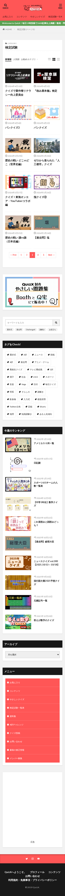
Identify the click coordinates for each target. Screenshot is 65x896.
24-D (35, 377)
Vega (23, 384)
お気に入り (8, 16)
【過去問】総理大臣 (44, 541)
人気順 (16, 59)
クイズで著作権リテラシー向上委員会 (18, 92)
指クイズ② (40, 196)
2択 (51, 369)
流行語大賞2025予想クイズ (47, 582)
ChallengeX (30, 329)
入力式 (27, 399)
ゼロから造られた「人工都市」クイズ (47, 162)
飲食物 (13, 399)
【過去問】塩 (41, 237)
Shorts (43, 406)
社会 (23, 377)
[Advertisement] (32, 807)
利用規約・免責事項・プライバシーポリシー (32, 879)
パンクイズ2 (12, 127)
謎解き (42, 329)
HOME (9, 29)
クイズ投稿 (15, 733)
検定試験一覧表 (55, 16)
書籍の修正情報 (17, 750)
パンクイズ (40, 127)
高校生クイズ (16, 369)
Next (50, 255)
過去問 (19, 329)
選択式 (9, 329)
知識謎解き (26, 414)
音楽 (12, 384)
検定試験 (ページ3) (26, 29)
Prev (14, 255)
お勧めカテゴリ (28, 59)
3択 (25, 354)
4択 (11, 362)
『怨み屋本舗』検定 (45, 90)
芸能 (30, 406)
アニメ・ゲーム (41, 362)
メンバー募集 (16, 758)
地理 (12, 414)
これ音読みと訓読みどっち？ (46, 523)
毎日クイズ (50, 384)
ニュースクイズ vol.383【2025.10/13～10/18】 (46, 563)
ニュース (38, 354)
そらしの (25, 392)
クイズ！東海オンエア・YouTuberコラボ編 (17, 200)
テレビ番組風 (36, 369)
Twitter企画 (15, 406)
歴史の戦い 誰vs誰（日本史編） (16, 239)
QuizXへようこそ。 (15, 872)
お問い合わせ (16, 741)
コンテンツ (21, 16)
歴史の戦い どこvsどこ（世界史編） (17, 162)
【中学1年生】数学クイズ (46, 504)
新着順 (8, 59)
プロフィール (37, 872)
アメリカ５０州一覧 (44, 443)
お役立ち (52, 329)
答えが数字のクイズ (44, 620)
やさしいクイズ (37, 16)
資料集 (13, 716)
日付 (36, 384)
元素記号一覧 (40, 600)
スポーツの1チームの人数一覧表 (46, 484)
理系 (12, 392)
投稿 (52, 354)
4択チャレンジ (16, 724)
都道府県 (41, 399)
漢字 (12, 377)
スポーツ (49, 377)
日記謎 (37, 462)
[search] (56, 322)
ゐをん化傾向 (46, 414)
